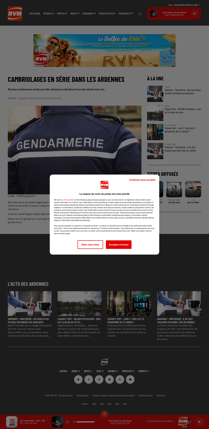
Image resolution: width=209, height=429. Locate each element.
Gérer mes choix (90, 244)
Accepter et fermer (119, 244)
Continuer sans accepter (142, 179)
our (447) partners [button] (67, 199)
